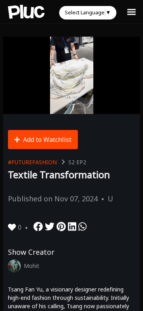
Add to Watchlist (47, 139)
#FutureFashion (32, 162)
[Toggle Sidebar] (131, 11)
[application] (71, 75)
